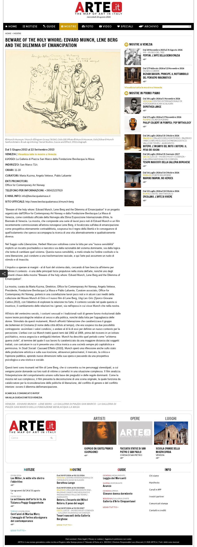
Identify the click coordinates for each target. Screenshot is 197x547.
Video (107, 26)
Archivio (151, 26)
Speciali (127, 26)
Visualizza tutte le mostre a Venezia (37, 154)
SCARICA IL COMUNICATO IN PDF (22, 393)
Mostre (70, 26)
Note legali (82, 539)
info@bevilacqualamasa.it (36, 196)
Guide (51, 26)
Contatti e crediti (157, 510)
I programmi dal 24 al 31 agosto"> (28, 496)
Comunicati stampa (158, 503)
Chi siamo (154, 475)
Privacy (91, 539)
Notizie (31, 26)
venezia (10, 404)
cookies (100, 539)
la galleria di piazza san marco (75, 404)
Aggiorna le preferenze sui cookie (118, 539)
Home (12, 26)
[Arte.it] (98, 8)
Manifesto (154, 482)
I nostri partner (156, 496)
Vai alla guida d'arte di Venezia (23, 397)
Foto (89, 26)
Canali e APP (155, 489)
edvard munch (27, 404)
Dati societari (71, 539)
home (8, 33)
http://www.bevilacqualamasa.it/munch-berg (49, 201)
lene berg (45, 404)
